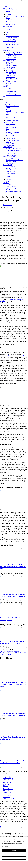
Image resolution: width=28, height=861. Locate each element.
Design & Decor (11, 72)
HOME (5, 6)
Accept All (14, 850)
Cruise (8, 29)
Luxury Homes (10, 70)
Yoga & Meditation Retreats (14, 64)
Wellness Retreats (11, 65)
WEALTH (6, 86)
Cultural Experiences (12, 37)
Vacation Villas (10, 75)
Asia (7, 13)
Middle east (9, 19)
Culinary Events (11, 57)
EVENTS (5, 96)
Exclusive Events (11, 31)
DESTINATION (8, 8)
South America (10, 23)
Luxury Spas (9, 62)
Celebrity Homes (11, 73)
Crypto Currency (11, 91)
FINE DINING (7, 50)
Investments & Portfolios (13, 95)
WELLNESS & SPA (9, 60)
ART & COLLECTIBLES (10, 82)
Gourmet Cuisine (11, 55)
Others (8, 80)
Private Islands (10, 77)
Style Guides (10, 49)
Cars (7, 32)
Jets (7, 34)
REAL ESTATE (7, 68)
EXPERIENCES (8, 26)
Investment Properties (12, 78)
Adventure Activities (12, 36)
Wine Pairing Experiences (14, 54)
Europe (8, 18)
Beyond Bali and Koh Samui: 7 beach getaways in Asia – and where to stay (12, 595)
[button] (14, 99)
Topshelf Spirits (11, 59)
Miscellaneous (10, 39)
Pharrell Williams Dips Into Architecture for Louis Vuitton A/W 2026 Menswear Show (13, 567)
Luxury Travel (10, 27)
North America (10, 21)
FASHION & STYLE (9, 41)
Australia (8, 14)
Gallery (8, 85)
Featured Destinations (12, 9)
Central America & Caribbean (15, 16)
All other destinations (12, 24)
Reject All (14, 857)
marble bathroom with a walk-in (16, 355)
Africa (8, 11)
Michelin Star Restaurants (14, 52)
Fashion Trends (10, 47)
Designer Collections (12, 44)
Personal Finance (11, 90)
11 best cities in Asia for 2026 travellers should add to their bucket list (13, 642)
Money (8, 93)
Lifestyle (8, 45)
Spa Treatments (10, 67)
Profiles (8, 88)
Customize (14, 854)
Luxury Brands (10, 42)
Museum (8, 83)
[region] (14, 849)
